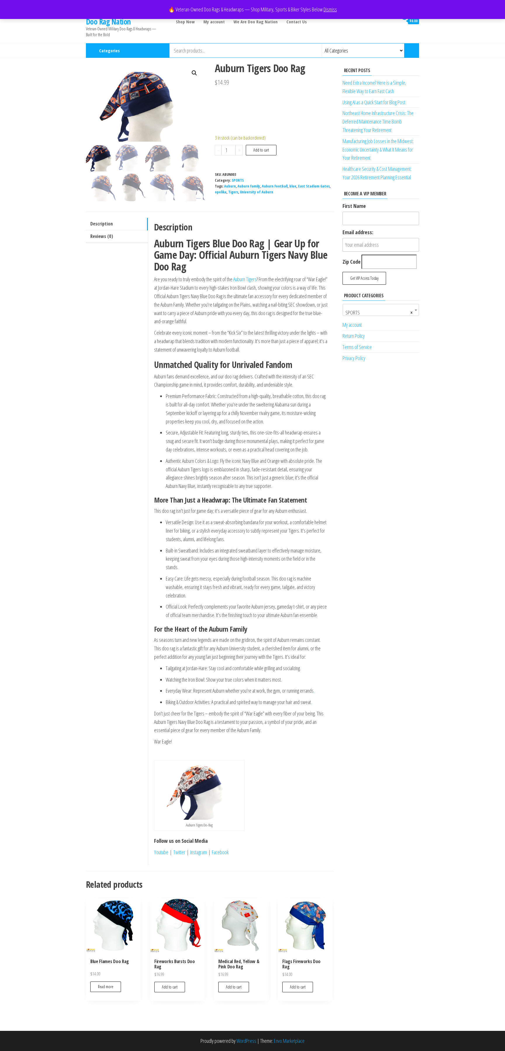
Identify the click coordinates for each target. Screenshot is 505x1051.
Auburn (230, 186)
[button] (194, 73)
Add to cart (261, 150)
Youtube (161, 852)
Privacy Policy (354, 358)
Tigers (233, 192)
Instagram (198, 852)
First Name (354, 205)
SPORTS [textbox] (379, 312)
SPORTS (238, 180)
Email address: (358, 232)
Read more (105, 986)
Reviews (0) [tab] (101, 236)
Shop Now (185, 22)
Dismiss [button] (330, 9)
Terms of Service (357, 346)
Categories (109, 50)
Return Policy (354, 335)
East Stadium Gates (314, 186)
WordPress (246, 1040)
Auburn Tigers (245, 279)
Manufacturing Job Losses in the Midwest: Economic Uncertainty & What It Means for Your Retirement (378, 149)
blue (292, 186)
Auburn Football (275, 186)
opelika (220, 192)
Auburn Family (249, 186)
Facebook (221, 852)
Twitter (178, 852)
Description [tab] (101, 223)
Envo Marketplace (289, 1040)
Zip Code (352, 261)
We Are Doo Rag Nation (256, 22)
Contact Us (296, 22)
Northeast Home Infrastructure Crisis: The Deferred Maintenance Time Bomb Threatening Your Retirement (378, 121)
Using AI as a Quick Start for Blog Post (374, 102)
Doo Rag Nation (108, 21)
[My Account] (392, 20)
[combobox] (381, 310)
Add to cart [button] (169, 987)
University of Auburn (256, 192)
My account (214, 22)
